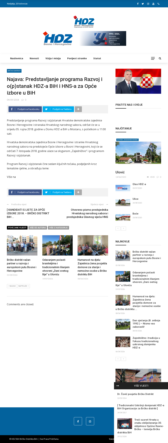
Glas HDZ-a (139, 184)
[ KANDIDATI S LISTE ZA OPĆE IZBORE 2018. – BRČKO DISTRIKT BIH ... (28, 213)
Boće (135, 213)
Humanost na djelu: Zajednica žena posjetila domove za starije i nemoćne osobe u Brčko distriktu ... (138, 303)
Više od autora (38, 228)
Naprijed (22, 286)
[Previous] (118, 228)
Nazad (13, 286)
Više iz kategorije (58, 228)
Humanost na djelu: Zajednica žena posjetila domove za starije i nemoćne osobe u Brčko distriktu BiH (92, 267)
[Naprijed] (123, 228)
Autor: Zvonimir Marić (127, 140)
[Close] (117, 385)
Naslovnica (16, 58)
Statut (97, 58)
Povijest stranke (77, 58)
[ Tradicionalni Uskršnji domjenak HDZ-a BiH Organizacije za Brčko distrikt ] (140, 407)
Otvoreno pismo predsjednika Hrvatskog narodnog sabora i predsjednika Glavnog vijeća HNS (87, 213)
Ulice (135, 198)
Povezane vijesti (17, 228)
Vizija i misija (53, 58)
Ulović (120, 172)
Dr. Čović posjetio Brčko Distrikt (135, 394)
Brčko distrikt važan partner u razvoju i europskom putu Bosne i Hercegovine (147, 256)
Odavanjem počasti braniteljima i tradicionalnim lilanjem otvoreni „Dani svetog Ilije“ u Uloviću (56, 267)
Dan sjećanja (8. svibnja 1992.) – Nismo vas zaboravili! (146, 323)
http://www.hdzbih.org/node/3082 (37, 177)
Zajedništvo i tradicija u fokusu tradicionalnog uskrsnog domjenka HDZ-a (146, 343)
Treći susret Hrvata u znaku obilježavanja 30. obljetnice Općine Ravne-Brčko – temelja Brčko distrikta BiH (140, 426)
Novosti (34, 58)
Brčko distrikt (14, 71)
